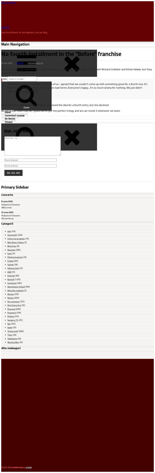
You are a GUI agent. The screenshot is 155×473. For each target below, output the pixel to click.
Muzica (10, 297)
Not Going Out (14, 305)
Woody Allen (13, 342)
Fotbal (10, 261)
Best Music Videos (15, 242)
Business (11, 249)
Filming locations (15, 257)
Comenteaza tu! (35, 63)
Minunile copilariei (15, 290)
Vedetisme (12, 338)
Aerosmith (12, 235)
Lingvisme (11, 283)
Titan (9, 334)
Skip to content (8, 2)
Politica (10, 316)
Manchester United (16, 286)
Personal (11, 309)
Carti (9, 253)
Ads (9, 231)
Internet (11, 275)
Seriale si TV (12, 320)
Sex (8, 323)
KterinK (10, 279)
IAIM (9, 272)
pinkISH (5, 27)
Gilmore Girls (13, 268)
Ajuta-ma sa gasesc (16, 238)
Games (10, 264)
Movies (20, 63)
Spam (10, 327)
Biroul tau (11, 246)
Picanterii (11, 312)
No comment (13, 301)
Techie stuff (12, 331)
